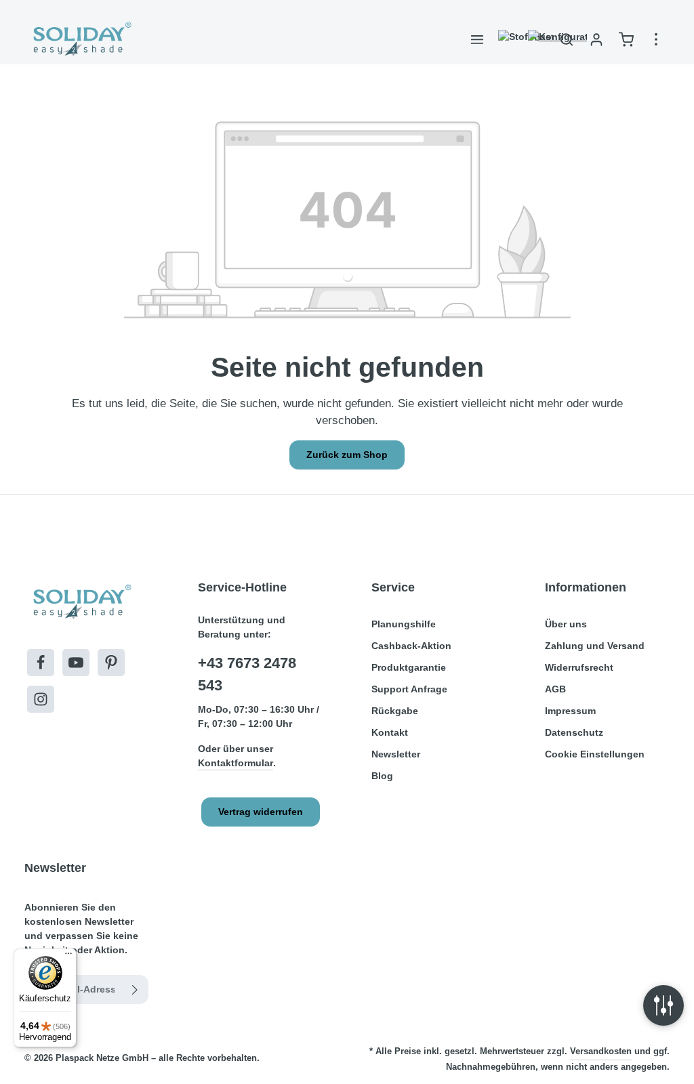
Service (393, 587)
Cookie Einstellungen (595, 754)
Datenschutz (574, 732)
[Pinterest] (111, 662)
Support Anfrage (409, 689)
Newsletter (395, 754)
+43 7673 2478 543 (247, 674)
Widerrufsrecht (579, 667)
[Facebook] (40, 662)
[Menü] (477, 39)
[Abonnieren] (135, 989)
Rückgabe (394, 710)
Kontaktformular (235, 762)
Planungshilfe (403, 624)
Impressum (570, 710)
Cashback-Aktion (411, 645)
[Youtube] (75, 662)
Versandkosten (601, 1051)
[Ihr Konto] (596, 39)
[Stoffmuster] (506, 39)
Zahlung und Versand (595, 645)
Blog (382, 775)
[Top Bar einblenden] (656, 39)
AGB (555, 689)
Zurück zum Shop (347, 454)
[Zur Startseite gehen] (80, 39)
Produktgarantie (408, 667)
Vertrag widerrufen (260, 811)
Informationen (585, 587)
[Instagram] (40, 699)
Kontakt (389, 732)
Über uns (566, 624)
